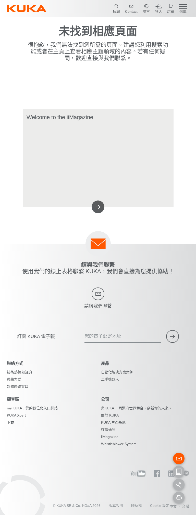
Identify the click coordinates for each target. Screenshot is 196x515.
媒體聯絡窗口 (17, 386)
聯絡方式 (14, 379)
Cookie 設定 (159, 506)
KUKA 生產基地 (113, 422)
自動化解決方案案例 (117, 372)
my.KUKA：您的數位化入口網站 (32, 408)
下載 (10, 422)
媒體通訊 (108, 430)
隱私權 (136, 506)
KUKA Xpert (16, 415)
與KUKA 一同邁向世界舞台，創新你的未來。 (136, 408)
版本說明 (116, 506)
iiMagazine (109, 437)
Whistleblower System (119, 444)
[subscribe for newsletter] (172, 336)
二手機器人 (110, 379)
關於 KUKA (110, 415)
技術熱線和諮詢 (19, 372)
